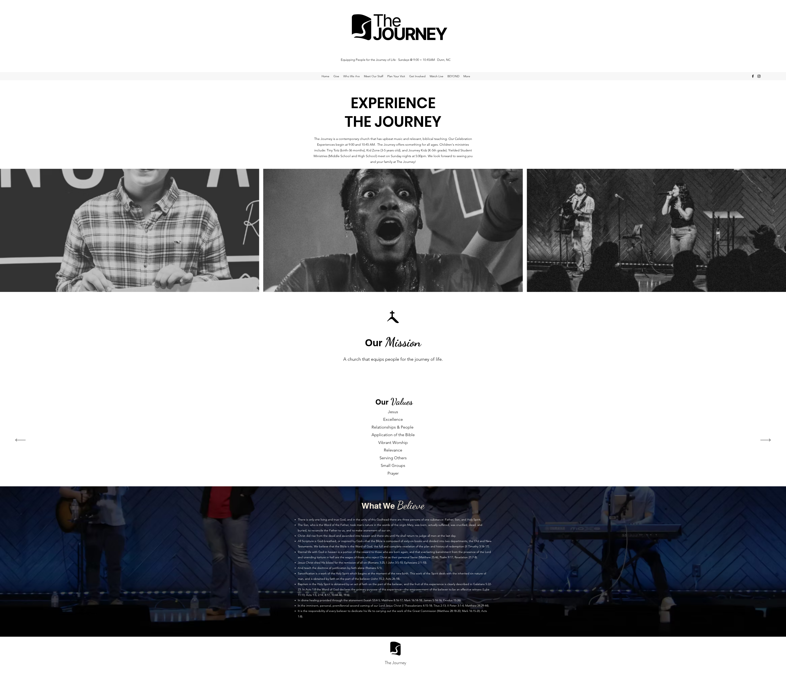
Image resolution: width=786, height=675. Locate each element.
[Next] (765, 440)
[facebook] (753, 76)
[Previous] (20, 440)
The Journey (395, 662)
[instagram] (759, 76)
